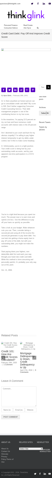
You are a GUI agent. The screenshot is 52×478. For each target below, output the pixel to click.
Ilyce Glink (7, 96)
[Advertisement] (26, 186)
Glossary (4, 454)
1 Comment (8, 365)
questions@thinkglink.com (10, 4)
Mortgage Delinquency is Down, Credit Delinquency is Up (27, 360)
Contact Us (5, 451)
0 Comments (28, 371)
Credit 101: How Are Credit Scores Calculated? (9, 355)
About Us (5, 449)
